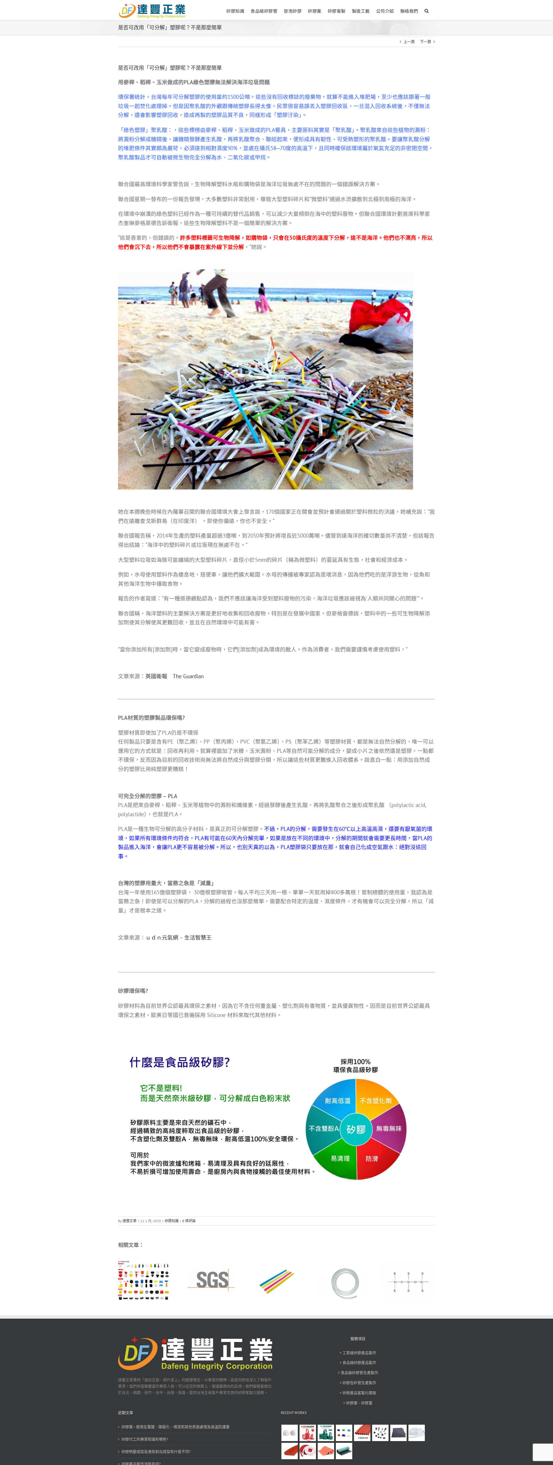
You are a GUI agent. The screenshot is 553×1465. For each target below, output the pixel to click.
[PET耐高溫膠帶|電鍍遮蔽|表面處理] (325, 1433)
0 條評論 (189, 1221)
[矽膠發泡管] (362, 1433)
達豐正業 (130, 1221)
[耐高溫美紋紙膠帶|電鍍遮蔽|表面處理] (307, 1433)
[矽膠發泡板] (325, 1451)
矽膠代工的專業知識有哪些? (145, 1439)
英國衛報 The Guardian (174, 676)
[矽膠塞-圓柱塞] (289, 1433)
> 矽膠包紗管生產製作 (358, 1382)
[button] (427, 10)
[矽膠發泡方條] (307, 1451)
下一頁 (425, 41)
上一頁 (409, 41)
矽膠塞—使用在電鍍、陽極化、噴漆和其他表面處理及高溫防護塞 (176, 1426)
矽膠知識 (172, 1221)
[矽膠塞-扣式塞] (380, 1433)
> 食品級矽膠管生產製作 (358, 1372)
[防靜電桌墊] (344, 1451)
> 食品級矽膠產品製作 (358, 1362)
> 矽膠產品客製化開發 (358, 1392)
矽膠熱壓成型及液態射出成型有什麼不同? (156, 1451)
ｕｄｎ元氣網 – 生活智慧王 (178, 937)
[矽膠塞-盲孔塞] (344, 1433)
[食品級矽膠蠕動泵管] (416, 1433)
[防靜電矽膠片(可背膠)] (398, 1433)
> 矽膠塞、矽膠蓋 (357, 1402)
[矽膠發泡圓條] (289, 1451)
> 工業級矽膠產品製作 (358, 1352)
